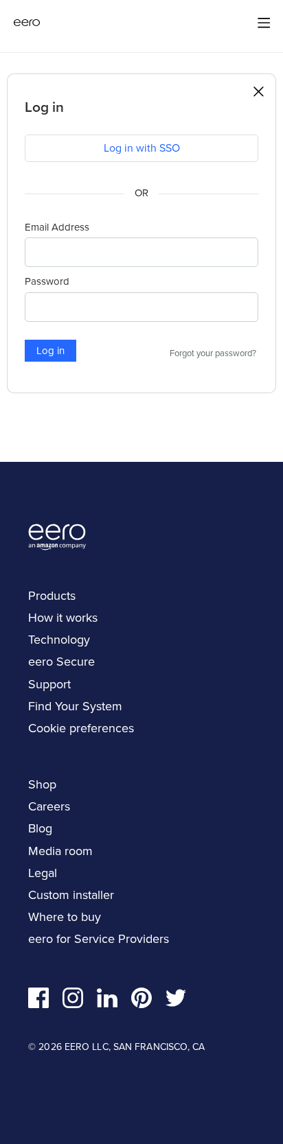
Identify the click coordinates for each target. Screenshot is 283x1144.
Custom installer (71, 895)
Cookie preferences (81, 728)
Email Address (57, 227)
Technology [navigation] (59, 640)
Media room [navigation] (60, 851)
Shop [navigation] (42, 784)
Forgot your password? (213, 353)
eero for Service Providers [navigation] (98, 939)
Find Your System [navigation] (75, 706)
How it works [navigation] (63, 618)
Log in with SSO (142, 148)
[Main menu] (263, 22)
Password (47, 281)
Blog (40, 828)
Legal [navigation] (42, 873)
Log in (50, 350)
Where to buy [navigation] (64, 917)
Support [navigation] (49, 684)
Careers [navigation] (49, 806)
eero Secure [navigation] (61, 661)
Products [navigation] (52, 596)
